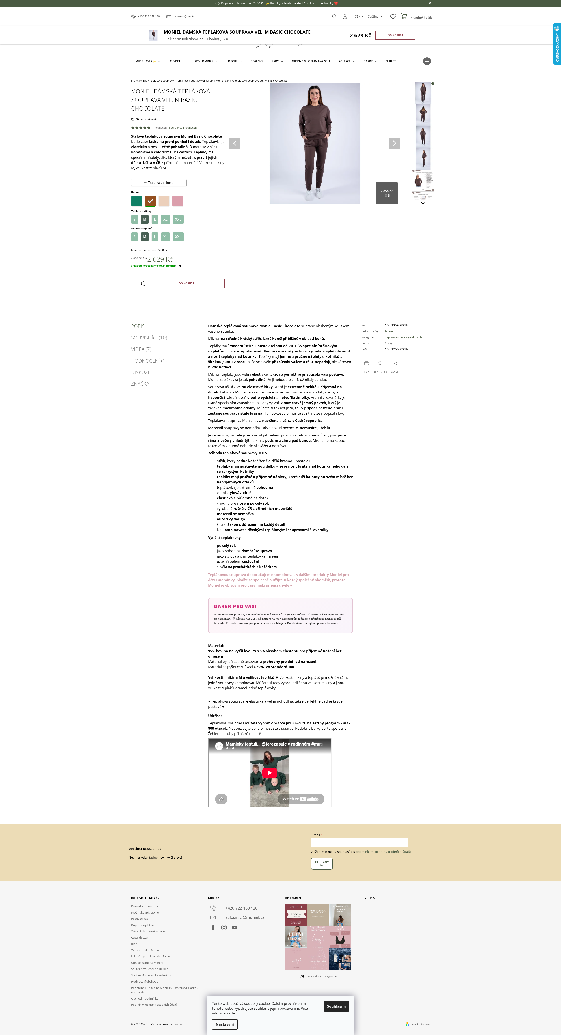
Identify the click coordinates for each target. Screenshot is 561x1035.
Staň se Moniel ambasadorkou (151, 975)
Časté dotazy (139, 938)
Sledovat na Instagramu (321, 976)
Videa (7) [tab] (141, 349)
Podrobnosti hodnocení (183, 127)
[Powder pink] (177, 201)
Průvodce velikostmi (144, 906)
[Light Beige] (164, 201)
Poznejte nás (139, 919)
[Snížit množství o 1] (144, 285)
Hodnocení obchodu (144, 981)
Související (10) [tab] (149, 337)
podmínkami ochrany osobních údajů (383, 852)
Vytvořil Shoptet (420, 1024)
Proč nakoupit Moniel (145, 912)
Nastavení (225, 1024)
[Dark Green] (136, 201)
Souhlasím (336, 1006)
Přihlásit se (322, 863)
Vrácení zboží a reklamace (148, 931)
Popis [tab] (138, 326)
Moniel (389, 331)
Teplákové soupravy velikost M (404, 337)
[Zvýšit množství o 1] (144, 281)
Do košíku (395, 35)
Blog (134, 944)
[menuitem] (148, 61)
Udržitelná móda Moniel (147, 963)
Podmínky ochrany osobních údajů (154, 1005)
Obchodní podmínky (144, 998)
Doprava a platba (142, 925)
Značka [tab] (140, 383)
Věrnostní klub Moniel (145, 950)
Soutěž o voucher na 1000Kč (149, 969)
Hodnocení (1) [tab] (149, 360)
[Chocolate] (150, 201)
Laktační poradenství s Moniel (150, 956)
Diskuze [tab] (141, 372)
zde (232, 1013)
